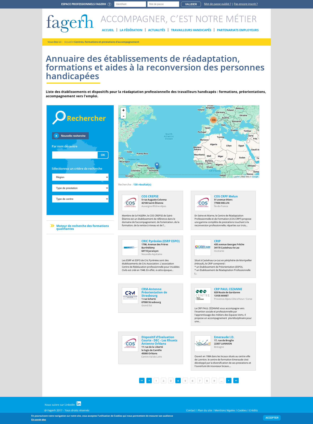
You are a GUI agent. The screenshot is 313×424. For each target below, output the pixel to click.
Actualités (156, 30)
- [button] (123, 115)
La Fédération (131, 30)
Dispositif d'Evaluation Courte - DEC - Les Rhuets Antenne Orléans (159, 340)
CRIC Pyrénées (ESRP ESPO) (160, 241)
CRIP (217, 241)
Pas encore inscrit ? (246, 4)
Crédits (253, 410)
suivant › (228, 380)
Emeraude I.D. (224, 337)
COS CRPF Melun (226, 196)
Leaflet (237, 176)
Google (255, 176)
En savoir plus (38, 420)
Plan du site (205, 410)
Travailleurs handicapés (191, 30)
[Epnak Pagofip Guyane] (157, 166)
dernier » (236, 380)
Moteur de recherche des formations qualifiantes (82, 227)
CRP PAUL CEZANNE (228, 289)
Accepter (272, 418)
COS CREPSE (149, 196)
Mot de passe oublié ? (217, 4)
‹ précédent (149, 380)
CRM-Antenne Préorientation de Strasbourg (154, 292)
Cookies (242, 410)
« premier (141, 380)
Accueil (108, 30)
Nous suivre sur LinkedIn (60, 404)
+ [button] (123, 110)
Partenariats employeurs (238, 30)
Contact (190, 410)
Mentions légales (224, 410)
